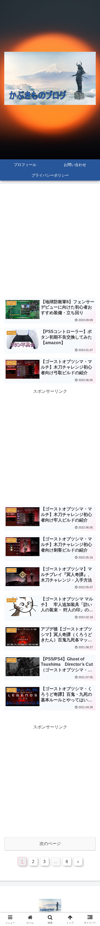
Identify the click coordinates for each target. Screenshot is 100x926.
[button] (89, 739)
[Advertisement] (50, 242)
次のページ (50, 843)
